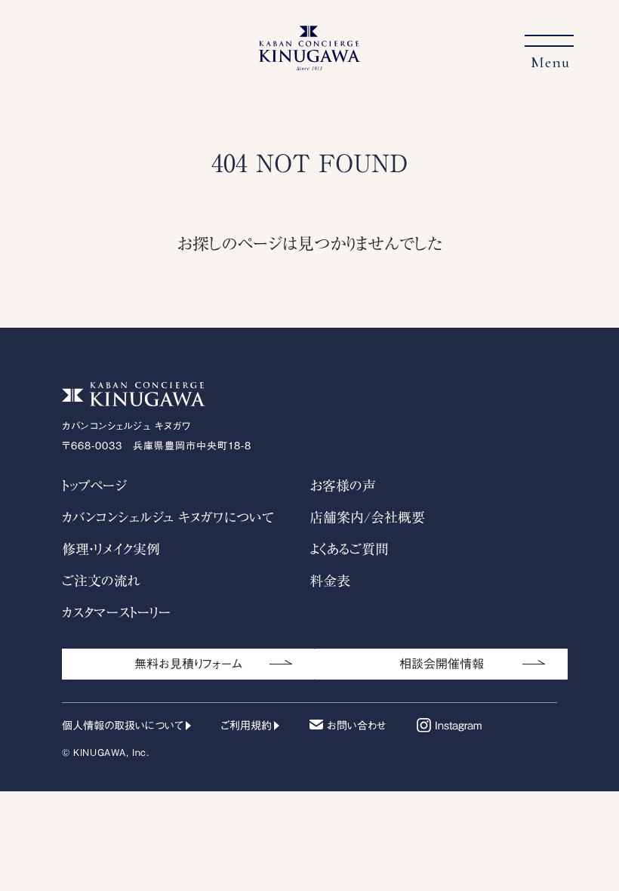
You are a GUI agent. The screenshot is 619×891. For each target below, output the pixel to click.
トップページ (94, 485)
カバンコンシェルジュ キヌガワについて (168, 517)
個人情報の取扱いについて (122, 725)
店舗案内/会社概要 (367, 517)
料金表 (330, 580)
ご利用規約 (246, 725)
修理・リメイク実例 (111, 549)
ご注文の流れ (101, 580)
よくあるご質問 (349, 549)
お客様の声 (343, 485)
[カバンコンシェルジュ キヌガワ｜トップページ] (309, 61)
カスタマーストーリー (116, 612)
